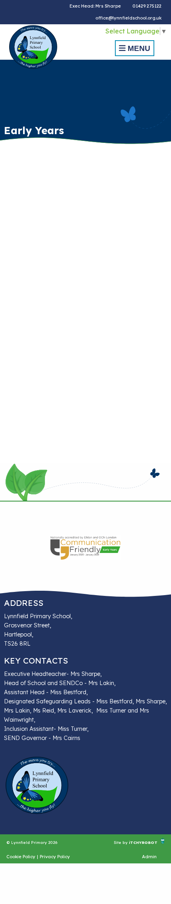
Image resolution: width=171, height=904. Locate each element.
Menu (138, 48)
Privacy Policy (55, 856)
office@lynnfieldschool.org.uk (128, 18)
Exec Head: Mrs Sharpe (95, 6)
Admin (149, 856)
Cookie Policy (20, 856)
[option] (85, 548)
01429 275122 (146, 6)
